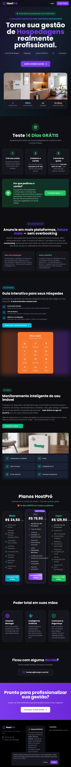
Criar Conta (62, 3)
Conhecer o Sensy (11, 426)
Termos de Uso (9, 737)
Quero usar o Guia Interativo (15, 325)
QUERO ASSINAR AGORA (34, 64)
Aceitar (54, 762)
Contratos (62, 53)
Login (52, 3)
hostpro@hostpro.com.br (37, 672)
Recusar (45, 762)
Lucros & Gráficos (42, 53)
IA (53, 53)
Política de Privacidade (11, 740)
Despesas (27, 53)
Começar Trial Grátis (12, 578)
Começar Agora (54, 193)
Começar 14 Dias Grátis (34, 710)
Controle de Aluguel (12, 53)
